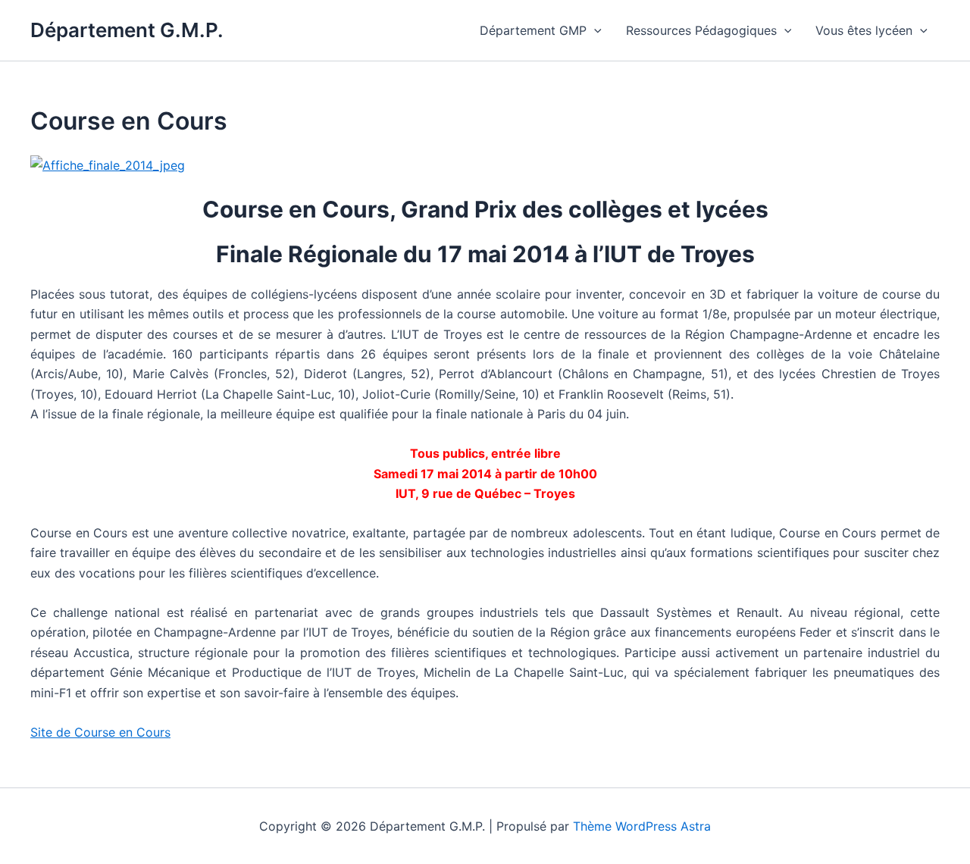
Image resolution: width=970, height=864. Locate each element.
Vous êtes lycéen (863, 30)
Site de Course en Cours (100, 732)
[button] (594, 30)
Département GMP (533, 30)
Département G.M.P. (127, 30)
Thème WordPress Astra (642, 826)
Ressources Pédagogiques (701, 30)
